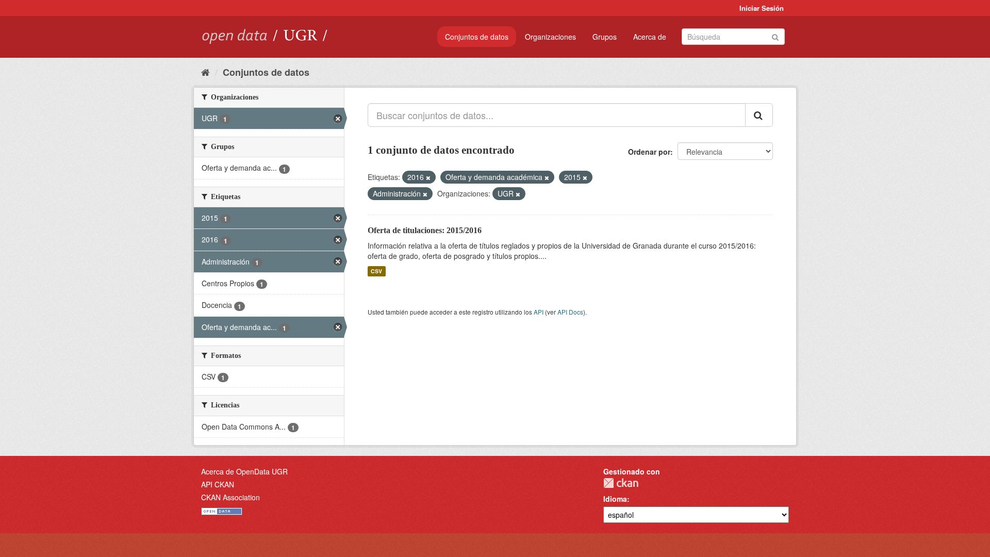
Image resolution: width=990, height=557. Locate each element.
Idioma (615, 499)
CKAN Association (230, 497)
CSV (376, 271)
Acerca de (649, 36)
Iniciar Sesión (761, 8)
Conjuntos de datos (476, 36)
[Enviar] (775, 35)
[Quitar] (428, 177)
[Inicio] (205, 71)
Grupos (604, 36)
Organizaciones (550, 36)
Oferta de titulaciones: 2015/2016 (425, 230)
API (538, 311)
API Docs (570, 311)
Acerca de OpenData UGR (244, 471)
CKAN (620, 483)
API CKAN (217, 484)
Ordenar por (649, 151)
